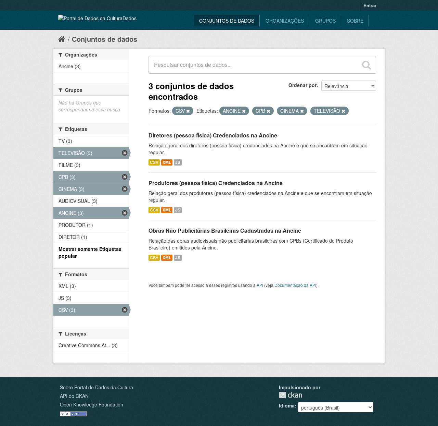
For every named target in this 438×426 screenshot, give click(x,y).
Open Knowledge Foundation (91, 404)
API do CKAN (74, 395)
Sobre (355, 20)
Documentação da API (295, 285)
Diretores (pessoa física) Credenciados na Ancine (213, 135)
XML (167, 162)
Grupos (325, 20)
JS (177, 162)
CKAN (290, 395)
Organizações (285, 20)
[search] (366, 65)
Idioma (287, 405)
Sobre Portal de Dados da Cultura (96, 387)
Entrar (369, 5)
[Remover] (188, 111)
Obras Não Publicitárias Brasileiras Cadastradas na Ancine (225, 230)
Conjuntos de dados (226, 20)
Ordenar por (302, 85)
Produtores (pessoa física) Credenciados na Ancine (216, 183)
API (260, 285)
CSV (154, 162)
